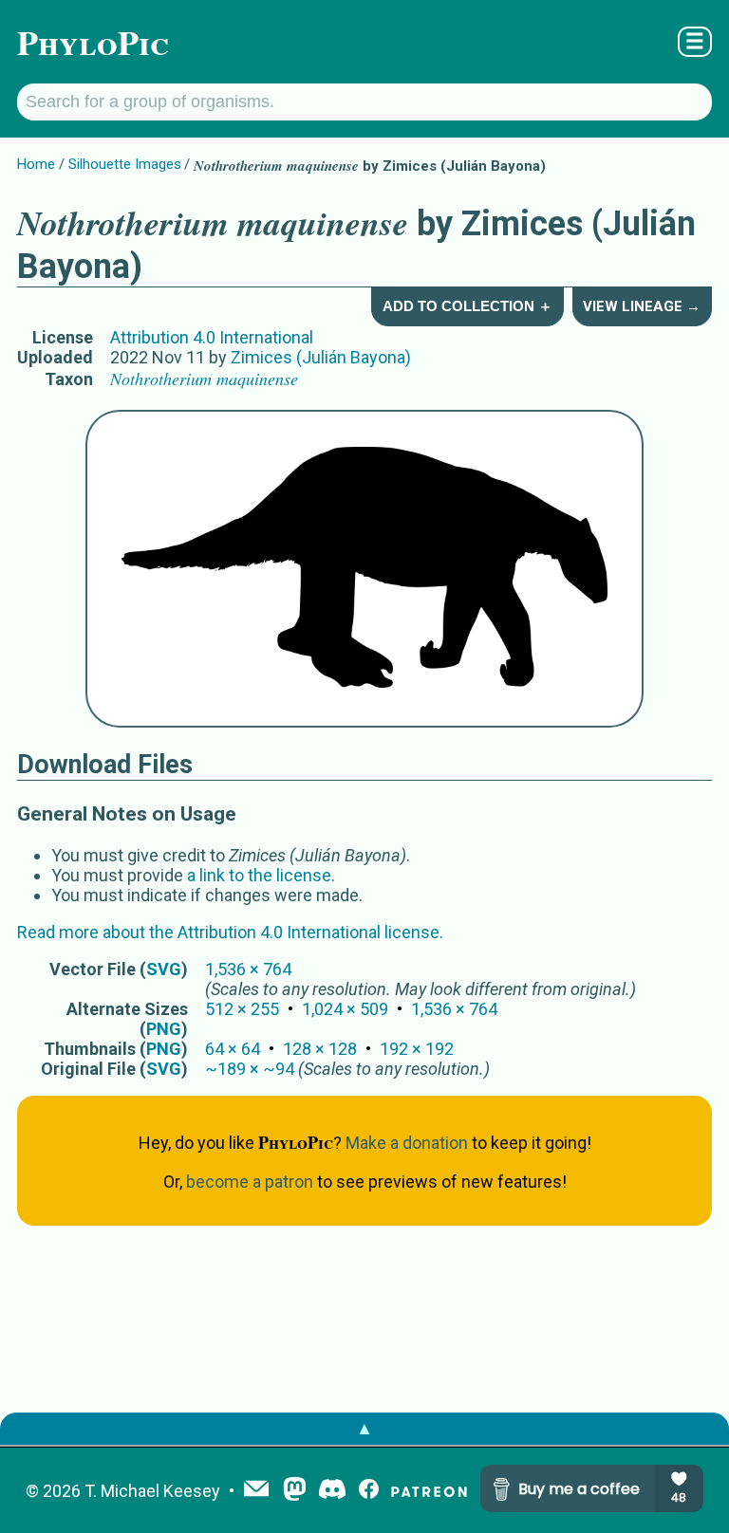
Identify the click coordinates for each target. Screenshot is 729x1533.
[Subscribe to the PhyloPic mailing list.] (256, 1490)
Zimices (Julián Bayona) (321, 357)
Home (36, 164)
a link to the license (259, 875)
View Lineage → (642, 306)
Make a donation (407, 1143)
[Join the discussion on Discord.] (332, 1491)
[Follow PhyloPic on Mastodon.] (295, 1491)
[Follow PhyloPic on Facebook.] (369, 1491)
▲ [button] (364, 1428)
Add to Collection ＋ (467, 306)
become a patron (249, 1181)
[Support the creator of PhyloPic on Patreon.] (429, 1491)
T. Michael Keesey (152, 1491)
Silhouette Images (124, 164)
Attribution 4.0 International (211, 337)
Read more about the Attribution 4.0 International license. (230, 932)
